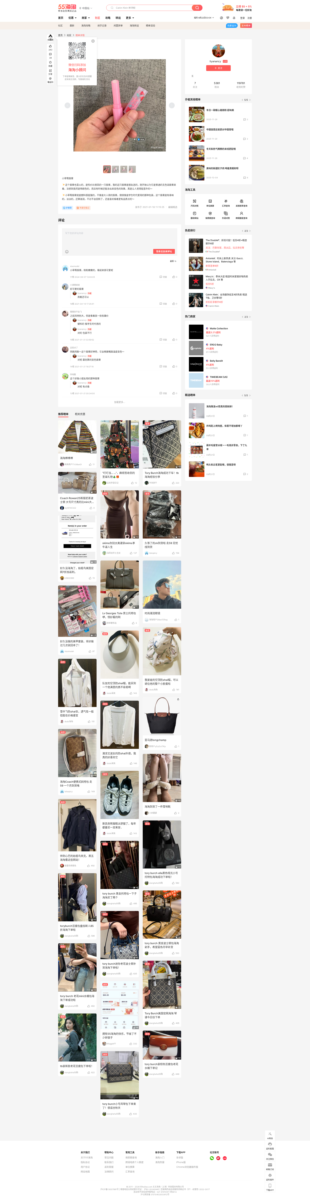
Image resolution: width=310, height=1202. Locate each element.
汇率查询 (226, 206)
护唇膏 (69, 208)
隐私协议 (85, 1162)
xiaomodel (74, 266)
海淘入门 (159, 1157)
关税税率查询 (241, 206)
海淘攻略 (85, 25)
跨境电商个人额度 (134, 1162)
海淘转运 (134, 25)
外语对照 (226, 218)
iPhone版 (181, 1162)
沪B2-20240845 (152, 1189)
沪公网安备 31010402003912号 (155, 1194)
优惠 (71, 17)
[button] (86, 8)
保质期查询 (210, 218)
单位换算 (210, 206)
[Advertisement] (218, 507)
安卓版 (179, 1157)
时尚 (142, 139)
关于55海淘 (87, 1157)
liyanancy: (82, 293)
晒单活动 (150, 25)
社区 (60, 25)
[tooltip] (77, 61)
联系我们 (109, 1162)
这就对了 (74, 347)
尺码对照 (194, 206)
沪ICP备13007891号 (109, 1189)
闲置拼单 (118, 25)
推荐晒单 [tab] (63, 414)
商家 (84, 17)
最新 (72, 25)
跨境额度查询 (241, 218)
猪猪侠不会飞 (76, 312)
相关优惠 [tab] (80, 414)
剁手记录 (102, 25)
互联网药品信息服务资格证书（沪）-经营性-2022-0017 (185, 1189)
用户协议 (85, 1167)
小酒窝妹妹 (75, 285)
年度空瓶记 (84, 208)
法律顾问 (109, 1171)
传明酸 (73, 374)
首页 (60, 35)
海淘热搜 (159, 1162)
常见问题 (109, 1157)
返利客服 (109, 1167)
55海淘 (67, 8)
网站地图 (85, 1171)
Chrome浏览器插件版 (187, 1167)
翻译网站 (194, 218)
